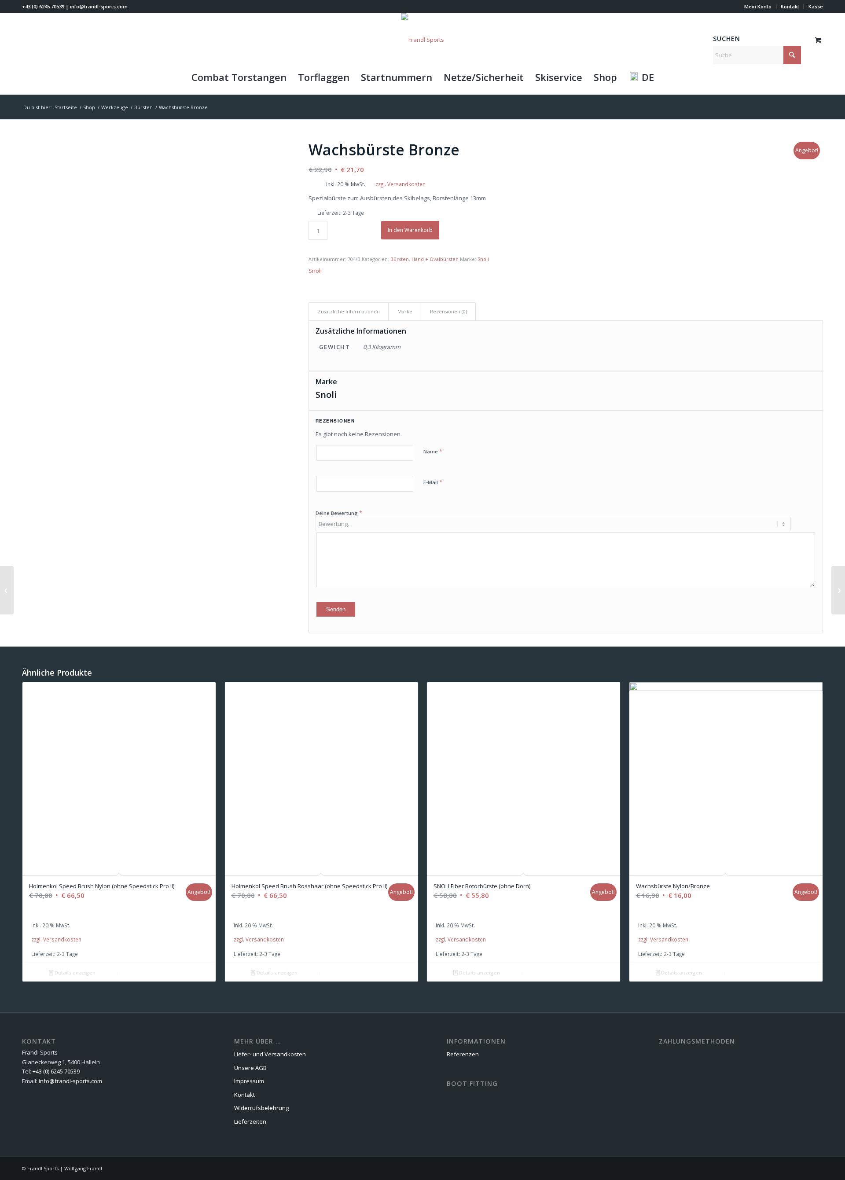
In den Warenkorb (410, 230)
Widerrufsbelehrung (261, 1108)
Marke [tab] (404, 311)
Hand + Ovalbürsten (435, 259)
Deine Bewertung (339, 513)
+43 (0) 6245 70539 (43, 6)
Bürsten (399, 259)
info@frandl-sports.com (99, 6)
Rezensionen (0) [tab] (448, 311)
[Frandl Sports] (422, 39)
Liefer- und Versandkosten (270, 1054)
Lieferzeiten (250, 1121)
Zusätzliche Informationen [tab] (349, 311)
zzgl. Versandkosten (400, 183)
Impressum (249, 1081)
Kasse (815, 6)
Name (432, 451)
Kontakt (790, 6)
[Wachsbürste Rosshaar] (838, 590)
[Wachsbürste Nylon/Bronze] (7, 590)
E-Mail (432, 482)
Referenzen (463, 1054)
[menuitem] (758, 6)
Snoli (483, 259)
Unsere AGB (250, 1068)
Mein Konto (758, 6)
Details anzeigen (74, 972)
